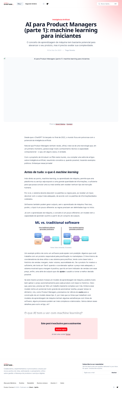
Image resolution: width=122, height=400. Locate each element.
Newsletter (30, 383)
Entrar (68, 334)
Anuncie (53, 383)
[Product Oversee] (8, 4)
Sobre (62, 383)
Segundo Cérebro (31, 4)
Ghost (31, 387)
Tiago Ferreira (70, 50)
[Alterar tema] (43, 4)
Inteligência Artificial (61, 20)
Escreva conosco (42, 383)
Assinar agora (61, 329)
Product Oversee (9, 387)
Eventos (21, 383)
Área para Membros (10, 383)
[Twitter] (47, 4)
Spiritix (36, 387)
